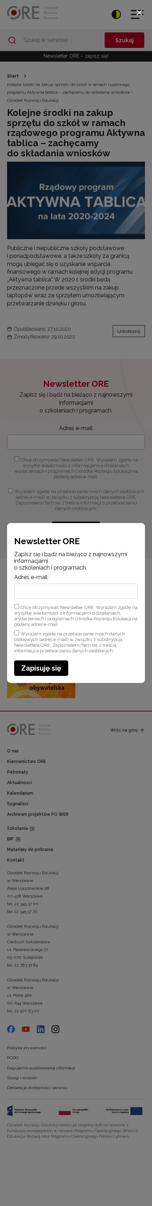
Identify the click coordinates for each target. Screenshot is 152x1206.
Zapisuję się (41, 668)
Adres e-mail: (31, 577)
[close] (139, 12)
